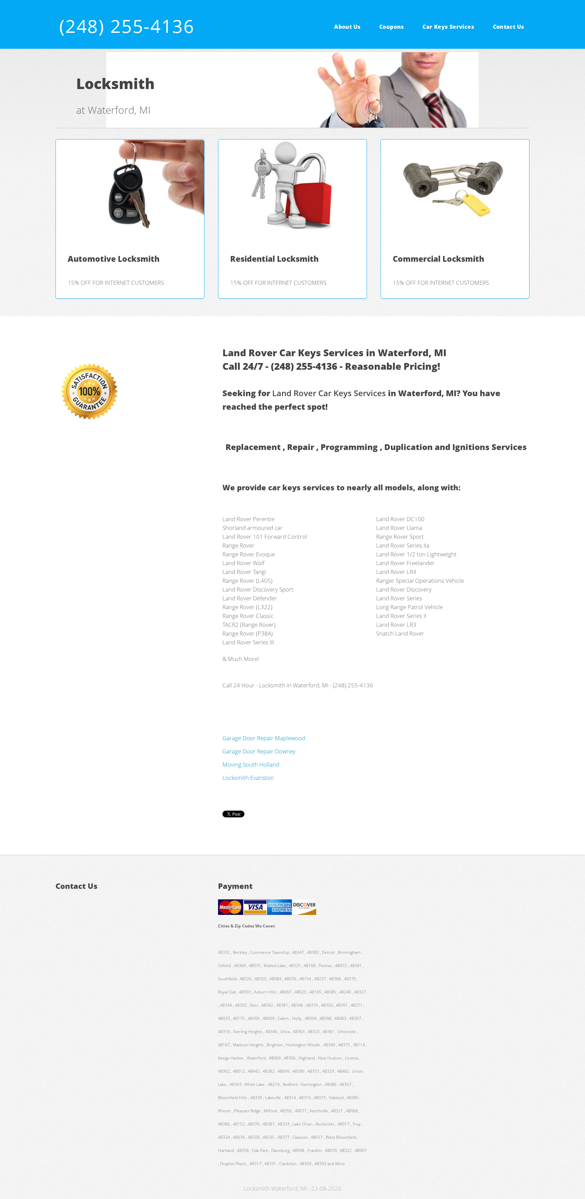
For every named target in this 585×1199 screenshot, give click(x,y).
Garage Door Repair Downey (259, 751)
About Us (347, 26)
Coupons (391, 26)
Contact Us (508, 26)
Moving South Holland (250, 764)
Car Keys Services (448, 26)
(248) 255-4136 (127, 26)
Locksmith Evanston (248, 777)
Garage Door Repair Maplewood (263, 738)
